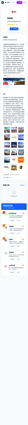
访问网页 (15, 29)
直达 (18, 220)
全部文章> (22, 185)
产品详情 (12, 220)
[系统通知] (13, 2)
